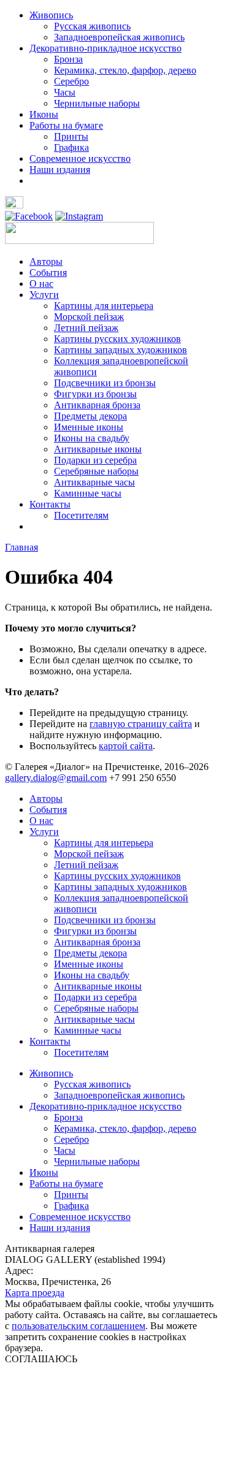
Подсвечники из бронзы (105, 383)
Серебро (71, 81)
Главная (21, 547)
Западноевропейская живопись (119, 37)
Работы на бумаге (66, 125)
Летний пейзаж (86, 327)
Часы (64, 92)
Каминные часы (87, 493)
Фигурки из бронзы (95, 394)
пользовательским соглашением (78, 1326)
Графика (71, 147)
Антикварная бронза (97, 405)
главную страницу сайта (141, 724)
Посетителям (81, 515)
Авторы (46, 261)
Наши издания (59, 169)
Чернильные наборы (97, 103)
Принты (71, 136)
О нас (41, 283)
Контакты (50, 504)
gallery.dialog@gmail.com (56, 777)
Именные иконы (88, 427)
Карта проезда (34, 1292)
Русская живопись (92, 26)
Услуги (44, 294)
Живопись (51, 15)
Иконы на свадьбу (91, 438)
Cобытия (48, 272)
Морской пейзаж (89, 316)
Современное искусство (80, 158)
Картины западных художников (120, 350)
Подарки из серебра (95, 460)
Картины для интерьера (103, 305)
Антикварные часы (94, 482)
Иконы (43, 114)
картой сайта (126, 746)
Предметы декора (90, 416)
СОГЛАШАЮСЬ (41, 1359)
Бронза (68, 59)
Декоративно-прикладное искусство (105, 48)
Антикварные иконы (98, 449)
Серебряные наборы (96, 471)
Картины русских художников (117, 339)
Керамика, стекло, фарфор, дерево (125, 70)
